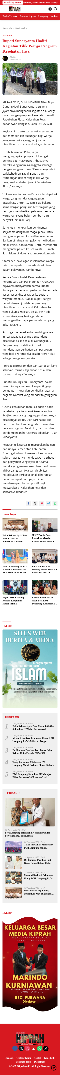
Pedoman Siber (23, 1062)
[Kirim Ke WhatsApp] (55, 503)
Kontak (37, 1058)
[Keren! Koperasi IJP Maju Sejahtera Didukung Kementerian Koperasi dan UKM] (45, 587)
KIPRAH (13, 57)
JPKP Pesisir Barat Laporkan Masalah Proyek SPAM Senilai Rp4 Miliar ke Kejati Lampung (43, 538)
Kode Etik (49, 1058)
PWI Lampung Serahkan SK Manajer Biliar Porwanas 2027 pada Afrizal (31, 776)
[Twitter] (21, 1048)
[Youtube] (33, 1048)
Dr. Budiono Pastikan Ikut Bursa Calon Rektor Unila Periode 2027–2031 (32, 752)
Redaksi (10, 1058)
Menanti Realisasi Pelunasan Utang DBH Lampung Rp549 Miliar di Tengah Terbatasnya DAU (33, 740)
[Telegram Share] (48, 503)
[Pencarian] (56, 9)
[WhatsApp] (39, 1048)
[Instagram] (27, 1048)
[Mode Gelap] (50, 9)
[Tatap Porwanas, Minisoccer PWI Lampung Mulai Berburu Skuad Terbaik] (13, 847)
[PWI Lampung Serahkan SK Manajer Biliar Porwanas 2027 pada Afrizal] (30, 812)
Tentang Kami (23, 1058)
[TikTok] (45, 1048)
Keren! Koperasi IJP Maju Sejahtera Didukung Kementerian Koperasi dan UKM (44, 600)
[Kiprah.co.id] (14, 9)
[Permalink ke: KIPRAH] (5, 58)
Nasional (7, 35)
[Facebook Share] (28, 503)
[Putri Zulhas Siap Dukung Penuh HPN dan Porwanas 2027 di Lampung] (45, 556)
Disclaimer (39, 1062)
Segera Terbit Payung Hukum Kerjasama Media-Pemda (13, 600)
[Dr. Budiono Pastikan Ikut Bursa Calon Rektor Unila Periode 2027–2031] (13, 862)
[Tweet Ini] (35, 503)
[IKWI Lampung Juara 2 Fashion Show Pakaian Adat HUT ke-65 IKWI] (15, 556)
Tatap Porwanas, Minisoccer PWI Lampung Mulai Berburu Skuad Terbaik (33, 763)
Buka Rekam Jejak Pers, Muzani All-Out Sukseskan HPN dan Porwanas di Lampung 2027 (15, 538)
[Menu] (4, 9)
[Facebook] (15, 1048)
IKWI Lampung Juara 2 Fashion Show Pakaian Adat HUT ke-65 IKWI (14, 569)
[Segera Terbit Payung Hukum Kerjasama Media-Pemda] (15, 587)
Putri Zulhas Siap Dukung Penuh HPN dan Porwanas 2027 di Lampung (45, 569)
